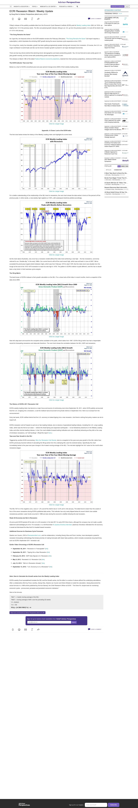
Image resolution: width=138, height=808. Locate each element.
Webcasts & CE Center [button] (48, 6)
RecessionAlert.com (34, 535)
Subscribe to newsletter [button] (117, 6)
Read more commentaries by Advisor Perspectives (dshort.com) (27, 612)
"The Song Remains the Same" (76, 38)
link (47, 548)
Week (119, 166)
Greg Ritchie (108, 194)
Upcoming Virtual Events (112, 18)
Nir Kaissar (108, 184)
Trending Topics (111, 13)
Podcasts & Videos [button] (66, 6)
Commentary (118, 170)
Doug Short (15, 14)
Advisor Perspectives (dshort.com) (32, 14)
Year (127, 166)
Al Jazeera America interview (62, 524)
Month (123, 166)
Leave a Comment (96, 18)
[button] (13, 19)
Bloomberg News (115, 175)
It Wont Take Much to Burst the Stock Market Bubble (121, 173)
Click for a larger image (56, 124)
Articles (108, 170)
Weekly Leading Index (83, 25)
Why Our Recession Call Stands (46, 440)
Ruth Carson (108, 179)
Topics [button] (34, 6)
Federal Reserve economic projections (47, 59)
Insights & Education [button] (21, 6)
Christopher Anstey (110, 189)
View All (120, 13)
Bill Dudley (108, 175)
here (49, 433)
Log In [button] (127, 6)
